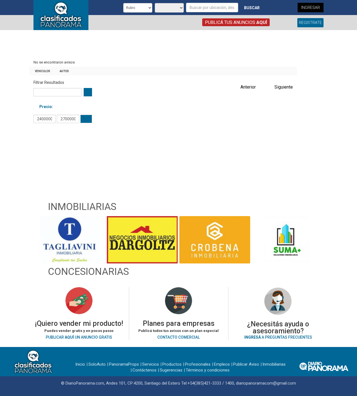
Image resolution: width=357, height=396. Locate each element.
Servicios (150, 364)
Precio (45, 106)
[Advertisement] (163, 45)
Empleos (222, 364)
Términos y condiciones (208, 370)
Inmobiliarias (274, 364)
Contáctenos (144, 370)
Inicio (80, 364)
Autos (64, 71)
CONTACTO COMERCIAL (178, 337)
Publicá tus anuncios (236, 22)
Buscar (252, 8)
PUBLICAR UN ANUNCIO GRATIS (79, 337)
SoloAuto (97, 364)
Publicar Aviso (246, 364)
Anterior (248, 87)
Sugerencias (171, 370)
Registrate (310, 22)
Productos (172, 364)
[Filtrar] (86, 119)
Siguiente (283, 87)
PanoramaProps (124, 364)
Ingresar (310, 7)
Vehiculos (42, 71)
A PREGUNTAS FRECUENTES (278, 337)
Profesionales (198, 364)
